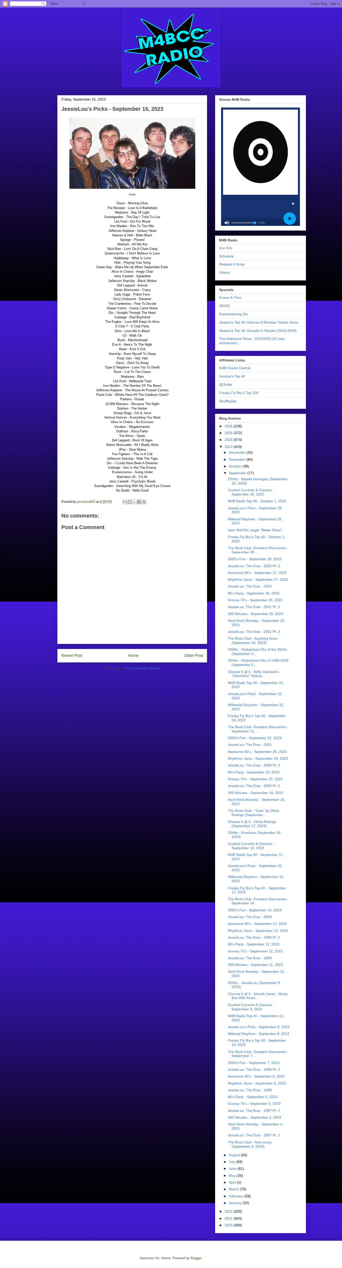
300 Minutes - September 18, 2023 (255, 793)
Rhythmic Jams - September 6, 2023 (257, 1083)
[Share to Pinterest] (143, 501)
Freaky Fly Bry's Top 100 (238, 393)
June (233, 1168)
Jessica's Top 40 (232, 376)
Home (133, 655)
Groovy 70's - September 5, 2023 (254, 1104)
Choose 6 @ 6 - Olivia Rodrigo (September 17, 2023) (252, 824)
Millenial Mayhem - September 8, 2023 (258, 1034)
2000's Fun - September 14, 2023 (254, 910)
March (234, 1189)
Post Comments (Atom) (142, 668)
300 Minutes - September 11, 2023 (255, 965)
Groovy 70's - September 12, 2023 (255, 951)
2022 (229, 1211)
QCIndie (225, 384)
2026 (229, 426)
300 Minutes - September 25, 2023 (255, 614)
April (233, 1182)
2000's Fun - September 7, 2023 (253, 1063)
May (233, 1176)
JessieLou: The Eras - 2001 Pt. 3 (254, 607)
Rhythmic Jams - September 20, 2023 (258, 758)
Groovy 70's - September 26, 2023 (255, 600)
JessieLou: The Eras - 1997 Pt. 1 (254, 1135)
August (235, 1155)
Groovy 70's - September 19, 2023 (255, 779)
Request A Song (231, 264)
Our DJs (225, 248)
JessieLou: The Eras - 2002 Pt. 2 (254, 566)
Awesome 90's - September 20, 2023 (257, 752)
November (237, 459)
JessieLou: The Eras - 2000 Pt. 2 (254, 786)
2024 (229, 440)
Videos (224, 272)
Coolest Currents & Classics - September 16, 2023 (251, 846)
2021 (229, 1218)
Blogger (196, 1258)
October (236, 466)
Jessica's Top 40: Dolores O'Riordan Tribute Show (258, 322)
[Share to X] (134, 501)
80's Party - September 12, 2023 (253, 944)
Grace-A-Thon (230, 298)
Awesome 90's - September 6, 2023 (256, 1076)
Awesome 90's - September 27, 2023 (257, 573)
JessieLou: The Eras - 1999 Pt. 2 (254, 937)
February (236, 1196)
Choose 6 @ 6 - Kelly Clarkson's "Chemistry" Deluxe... (253, 674)
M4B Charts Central (234, 368)
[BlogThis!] (129, 501)
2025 (229, 433)
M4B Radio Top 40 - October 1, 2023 (257, 501)
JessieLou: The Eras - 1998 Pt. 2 (254, 1069)
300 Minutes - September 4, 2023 (254, 1117)
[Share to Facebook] (139, 501)
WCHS (224, 306)
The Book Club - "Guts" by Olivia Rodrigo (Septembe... (253, 813)
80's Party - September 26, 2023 (253, 593)
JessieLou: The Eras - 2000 (250, 917)
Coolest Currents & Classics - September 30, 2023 (251, 492)
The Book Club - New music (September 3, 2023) (250, 1144)
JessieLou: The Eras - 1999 (250, 958)
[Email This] (124, 501)
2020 (229, 1225)
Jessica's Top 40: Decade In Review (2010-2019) (258, 331)
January (236, 1203)
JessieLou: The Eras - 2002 (250, 586)
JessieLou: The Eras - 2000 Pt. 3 (254, 765)
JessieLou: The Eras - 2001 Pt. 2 (254, 632)
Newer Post (71, 655)
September (238, 473)
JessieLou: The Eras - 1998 (250, 1090)
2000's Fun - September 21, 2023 (254, 738)
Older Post (193, 655)
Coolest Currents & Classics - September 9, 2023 (251, 1007)
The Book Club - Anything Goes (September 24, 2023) (253, 640)
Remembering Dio (233, 314)
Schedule (226, 256)
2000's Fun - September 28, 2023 (254, 559)
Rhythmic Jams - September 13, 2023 (258, 931)
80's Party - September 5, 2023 (252, 1097)
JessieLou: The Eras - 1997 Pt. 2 (254, 1111)
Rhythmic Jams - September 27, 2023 (258, 579)
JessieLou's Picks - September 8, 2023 (258, 1027)
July (232, 1162)
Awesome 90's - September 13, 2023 (257, 924)
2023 (229, 447)
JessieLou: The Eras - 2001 (250, 745)
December (237, 452)
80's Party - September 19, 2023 (253, 772)
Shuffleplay (228, 401)
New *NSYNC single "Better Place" (255, 530)
